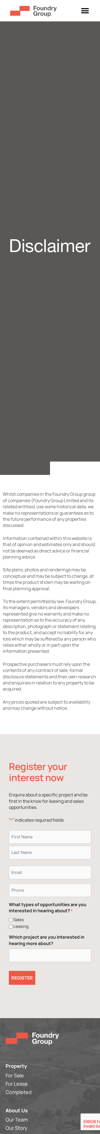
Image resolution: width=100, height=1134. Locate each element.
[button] (85, 10)
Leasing (21, 926)
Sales (18, 920)
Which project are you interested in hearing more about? (46, 940)
